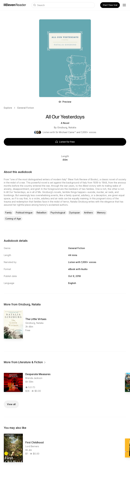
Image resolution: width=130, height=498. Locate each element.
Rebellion (41, 212)
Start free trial (110, 5)
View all (11, 404)
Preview (66, 101)
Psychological (58, 212)
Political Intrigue (24, 212)
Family (8, 212)
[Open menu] (124, 5)
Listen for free (67, 141)
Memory (101, 212)
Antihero (88, 212)
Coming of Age (13, 218)
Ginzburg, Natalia (66, 127)
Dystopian (74, 212)
